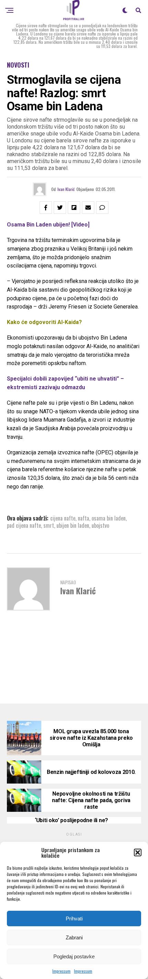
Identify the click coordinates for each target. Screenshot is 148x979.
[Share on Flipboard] (74, 207)
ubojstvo (100, 525)
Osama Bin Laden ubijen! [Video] (48, 224)
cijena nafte (62, 518)
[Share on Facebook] (46, 207)
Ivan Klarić (66, 189)
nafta (83, 518)
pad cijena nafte (24, 525)
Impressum (61, 971)
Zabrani (74, 937)
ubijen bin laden (72, 525)
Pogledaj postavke (74, 956)
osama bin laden (109, 518)
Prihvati (74, 918)
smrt (48, 525)
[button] (137, 852)
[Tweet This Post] (60, 207)
